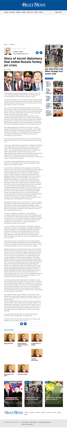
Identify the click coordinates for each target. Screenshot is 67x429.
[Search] (56, 12)
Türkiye (6, 12)
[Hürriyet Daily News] (33, 5)
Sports (36, 12)
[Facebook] (37, 52)
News (5, 44)
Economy (12, 12)
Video (59, 412)
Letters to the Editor (27, 424)
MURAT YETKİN (18, 51)
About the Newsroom (44, 422)
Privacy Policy (25, 422)
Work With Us (33, 422)
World (24, 12)
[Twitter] (41, 52)
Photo (41, 12)
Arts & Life (30, 12)
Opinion (18, 12)
